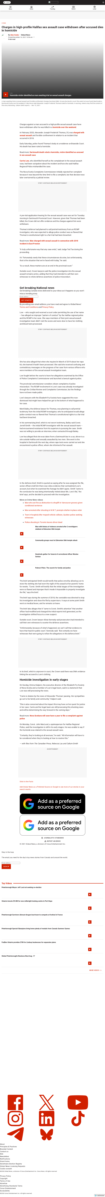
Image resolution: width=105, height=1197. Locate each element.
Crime (4, 23)
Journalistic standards (54, 838)
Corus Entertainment (8, 1188)
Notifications (5, 1159)
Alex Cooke (14, 35)
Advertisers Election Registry (11, 1164)
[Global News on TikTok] (77, 1126)
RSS (1, 1154)
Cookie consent (6, 1169)
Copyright (3, 1179)
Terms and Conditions (29, 307)
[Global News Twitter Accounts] (47, 1110)
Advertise (3, 1183)
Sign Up (6, 866)
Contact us (4, 1151)
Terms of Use (5, 1181)
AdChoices (101, 1195)
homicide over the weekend (64, 127)
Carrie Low (24, 161)
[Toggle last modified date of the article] (34, 37)
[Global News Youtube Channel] (77, 1110)
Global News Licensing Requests (12, 1166)
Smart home (4, 1161)
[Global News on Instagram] (15, 1126)
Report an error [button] (54, 841)
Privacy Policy (48, 307)
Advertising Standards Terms (11, 1186)
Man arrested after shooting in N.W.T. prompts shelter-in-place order (53, 510)
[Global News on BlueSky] (46, 1142)
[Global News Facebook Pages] (15, 1110)
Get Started (26, 300)
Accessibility (5, 1191)
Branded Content (6, 1149)
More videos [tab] (38, 500)
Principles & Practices (8, 1147)
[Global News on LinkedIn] (47, 1126)
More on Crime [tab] (26, 500)
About (2, 1144)
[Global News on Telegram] (15, 1142)
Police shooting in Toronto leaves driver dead (43, 522)
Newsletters (4, 1156)
